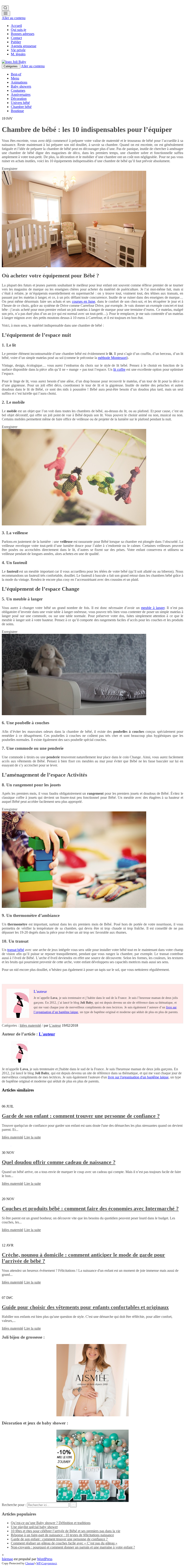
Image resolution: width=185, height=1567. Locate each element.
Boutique (17, 111)
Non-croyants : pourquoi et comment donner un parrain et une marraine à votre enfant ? (73, 1547)
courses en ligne (83, 301)
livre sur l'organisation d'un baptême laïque (138, 1077)
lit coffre (119, 369)
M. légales (18, 54)
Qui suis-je (18, 30)
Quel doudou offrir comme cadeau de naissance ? (59, 1162)
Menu (15, 78)
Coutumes (18, 90)
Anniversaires (20, 94)
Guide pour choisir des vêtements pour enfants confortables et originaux (85, 1307)
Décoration (19, 99)
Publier (16, 42)
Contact (16, 38)
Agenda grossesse (23, 46)
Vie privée (18, 50)
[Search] (5, 8)
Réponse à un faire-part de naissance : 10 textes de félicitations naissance (62, 1535)
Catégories (11, 66)
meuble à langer (152, 608)
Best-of (16, 74)
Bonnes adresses (22, 34)
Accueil (16, 26)
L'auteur (55, 1025)
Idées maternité (30, 1025)
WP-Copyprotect (46, 1563)
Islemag (7, 1559)
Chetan (29, 1563)
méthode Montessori (112, 358)
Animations (19, 82)
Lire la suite (32, 1137)
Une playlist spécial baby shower (34, 1527)
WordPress (44, 1559)
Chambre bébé (21, 107)
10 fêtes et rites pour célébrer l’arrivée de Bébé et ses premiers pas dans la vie (65, 1531)
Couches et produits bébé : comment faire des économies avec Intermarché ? (90, 1208)
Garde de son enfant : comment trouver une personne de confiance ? (81, 1116)
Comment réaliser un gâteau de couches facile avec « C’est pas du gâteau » (64, 1543)
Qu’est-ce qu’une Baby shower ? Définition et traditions (50, 1523)
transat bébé (15, 950)
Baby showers (21, 86)
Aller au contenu (13, 18)
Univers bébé (20, 103)
